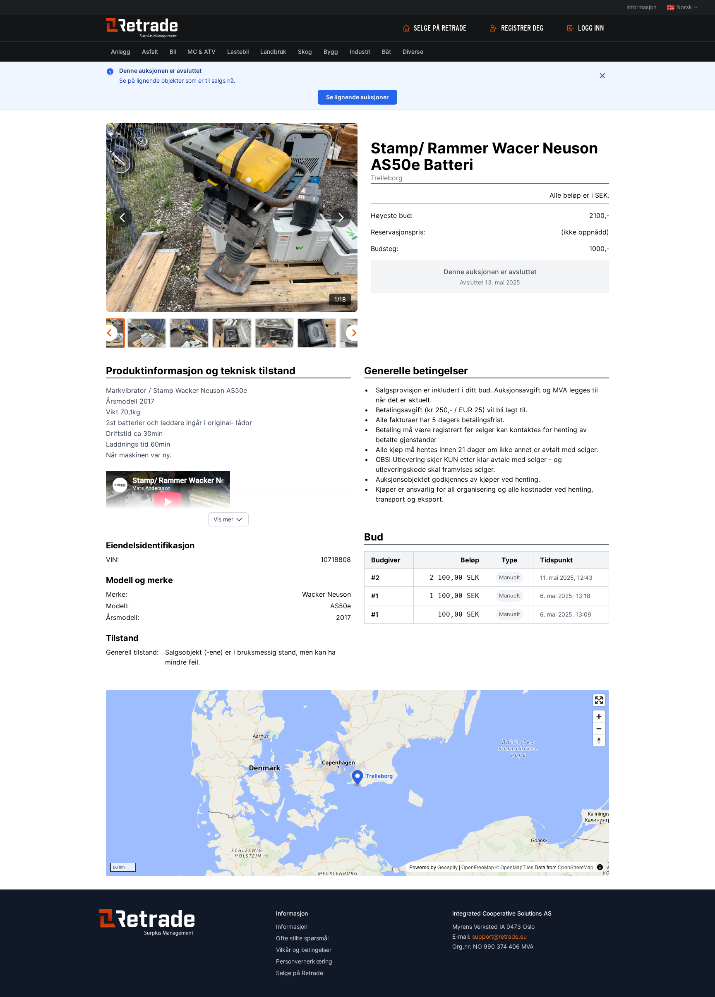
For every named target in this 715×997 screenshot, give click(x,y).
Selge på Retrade (440, 28)
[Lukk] (602, 75)
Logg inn (591, 28)
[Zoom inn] (599, 716)
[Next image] (341, 217)
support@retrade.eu (499, 936)
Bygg (331, 51)
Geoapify (447, 866)
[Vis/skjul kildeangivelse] (600, 867)
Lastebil (238, 51)
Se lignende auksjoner (357, 96)
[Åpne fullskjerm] (599, 700)
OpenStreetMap (575, 866)
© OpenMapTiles (514, 866)
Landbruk (273, 51)
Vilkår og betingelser (303, 949)
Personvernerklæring (304, 961)
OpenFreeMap (477, 866)
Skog (305, 51)
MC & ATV (201, 51)
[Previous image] (122, 217)
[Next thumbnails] (354, 333)
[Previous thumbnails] (109, 333)
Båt (386, 51)
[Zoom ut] (599, 728)
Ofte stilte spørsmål (302, 938)
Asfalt (150, 51)
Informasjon (641, 7)
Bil (173, 51)
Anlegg (120, 51)
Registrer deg (522, 28)
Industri (360, 51)
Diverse (413, 51)
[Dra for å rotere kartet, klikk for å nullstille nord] (599, 740)
